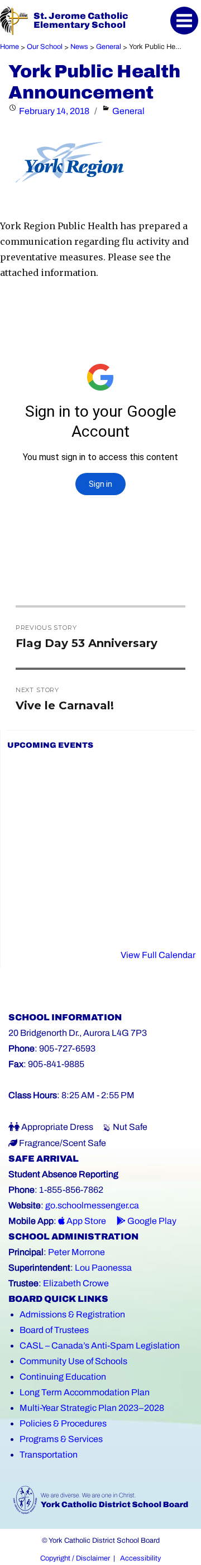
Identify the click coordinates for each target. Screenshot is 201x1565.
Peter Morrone (76, 1252)
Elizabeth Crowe (76, 1283)
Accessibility (140, 1558)
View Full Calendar (158, 955)
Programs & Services (61, 1439)
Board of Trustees (54, 1330)
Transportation (49, 1454)
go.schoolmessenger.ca (92, 1205)
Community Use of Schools (73, 1361)
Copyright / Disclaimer (75, 1558)
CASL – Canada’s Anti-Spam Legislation (100, 1345)
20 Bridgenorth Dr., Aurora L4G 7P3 (77, 1033)
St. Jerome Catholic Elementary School (81, 20)
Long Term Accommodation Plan (85, 1392)
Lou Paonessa (103, 1267)
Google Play (151, 1221)
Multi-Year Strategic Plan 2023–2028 (92, 1408)
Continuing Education (63, 1376)
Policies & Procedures (63, 1423)
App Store (85, 1221)
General (128, 111)
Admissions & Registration (72, 1314)
